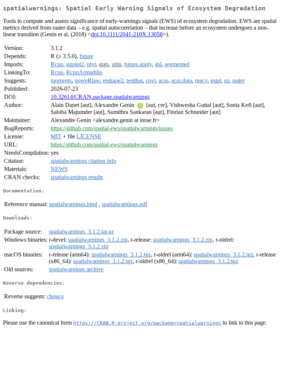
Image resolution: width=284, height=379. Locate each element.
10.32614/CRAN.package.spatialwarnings (100, 97)
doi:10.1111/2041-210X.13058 (127, 34)
